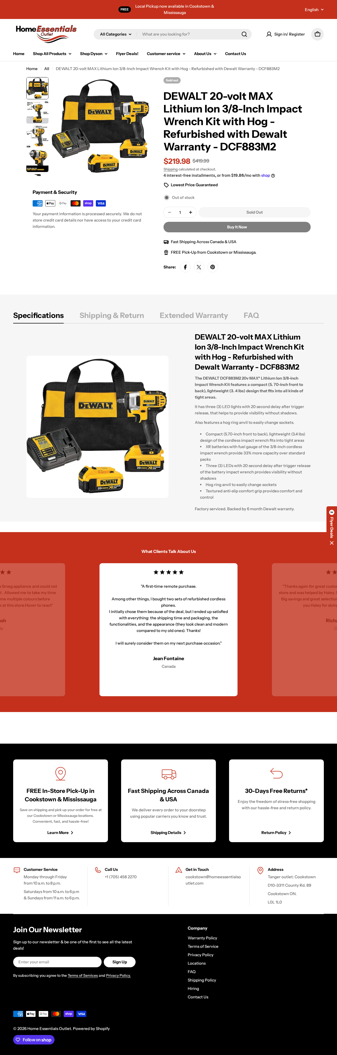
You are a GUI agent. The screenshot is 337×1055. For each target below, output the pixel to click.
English (312, 10)
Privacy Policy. (118, 975)
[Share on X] (199, 267)
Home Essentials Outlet (49, 1028)
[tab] (38, 316)
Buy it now (237, 226)
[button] (331, 527)
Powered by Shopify (91, 1028)
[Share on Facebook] (185, 267)
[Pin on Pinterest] (212, 267)
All (46, 68)
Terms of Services (83, 975)
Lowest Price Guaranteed (194, 184)
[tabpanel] (168, 427)
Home (32, 68)
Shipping (170, 169)
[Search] (244, 34)
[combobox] (173, 34)
